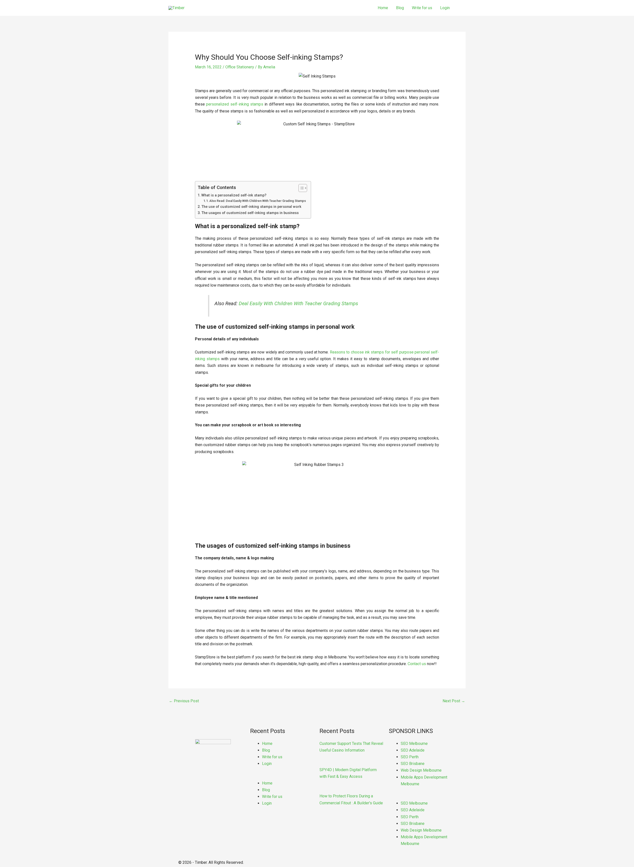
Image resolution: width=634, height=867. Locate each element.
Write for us (422, 7)
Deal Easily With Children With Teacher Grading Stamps (298, 303)
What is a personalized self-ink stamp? (233, 195)
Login (445, 7)
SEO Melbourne (414, 743)
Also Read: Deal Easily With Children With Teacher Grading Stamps (257, 201)
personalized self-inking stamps (234, 104)
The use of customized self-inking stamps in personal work (251, 207)
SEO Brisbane (412, 763)
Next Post (454, 701)
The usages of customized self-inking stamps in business (250, 213)
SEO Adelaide (412, 750)
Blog (400, 7)
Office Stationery (239, 67)
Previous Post (184, 701)
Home (383, 7)
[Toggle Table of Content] (300, 188)
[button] (282, 776)
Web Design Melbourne (421, 770)
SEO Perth (410, 757)
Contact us (417, 663)
